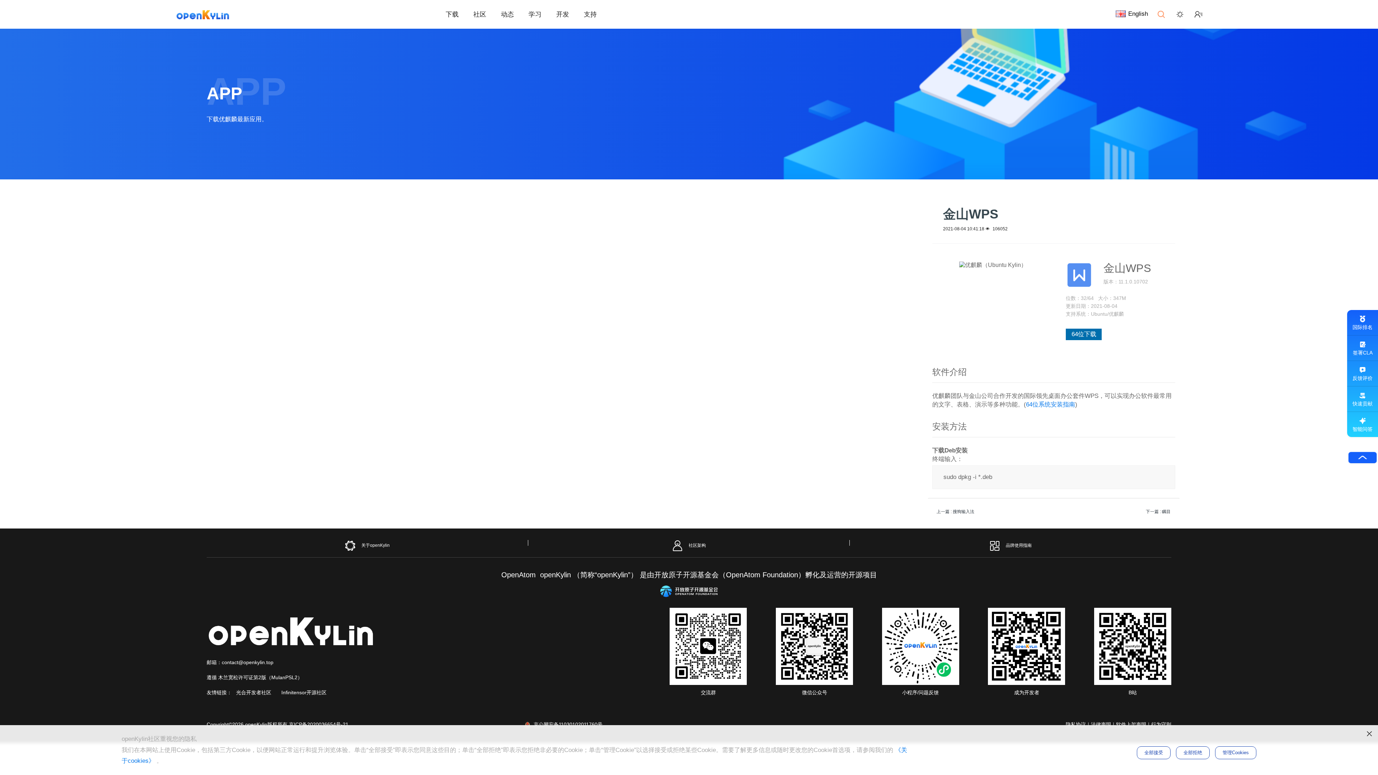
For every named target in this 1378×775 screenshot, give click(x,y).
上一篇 (955, 511)
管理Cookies (1236, 752)
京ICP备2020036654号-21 (318, 724)
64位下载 (1084, 334)
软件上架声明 (1131, 724)
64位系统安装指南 (1050, 404)
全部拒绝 (1193, 752)
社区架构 (697, 545)
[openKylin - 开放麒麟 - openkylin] (202, 14)
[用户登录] (1198, 14)
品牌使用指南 (1019, 545)
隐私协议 (1076, 724)
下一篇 (1158, 511)
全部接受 (1153, 752)
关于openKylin (375, 545)
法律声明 (1101, 724)
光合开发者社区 (253, 692)
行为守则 (1161, 724)
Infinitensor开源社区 (304, 692)
